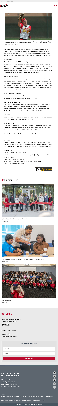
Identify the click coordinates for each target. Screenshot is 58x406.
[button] (56, 5)
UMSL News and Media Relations (9, 336)
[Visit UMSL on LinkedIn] (54, 383)
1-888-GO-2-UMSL (17, 386)
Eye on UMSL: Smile (6, 300)
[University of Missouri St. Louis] (10, 376)
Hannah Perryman (9, 108)
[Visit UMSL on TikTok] (54, 379)
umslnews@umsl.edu (8, 333)
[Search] (54, 5)
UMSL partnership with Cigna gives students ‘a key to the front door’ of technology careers (23, 259)
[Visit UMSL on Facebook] (54, 372)
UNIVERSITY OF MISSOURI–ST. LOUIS (7, 1)
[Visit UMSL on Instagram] (54, 376)
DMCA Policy (34, 396)
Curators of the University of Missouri (10, 396)
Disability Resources (25, 396)
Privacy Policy (41, 396)
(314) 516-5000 (13, 384)
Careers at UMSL (49, 396)
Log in (16, 404)
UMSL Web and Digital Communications (33, 404)
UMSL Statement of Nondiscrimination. (37, 400)
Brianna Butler (18, 134)
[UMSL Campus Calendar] (54, 387)
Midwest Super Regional (39, 53)
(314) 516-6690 (6, 334)
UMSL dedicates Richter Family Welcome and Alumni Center (16, 219)
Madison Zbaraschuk (10, 111)
